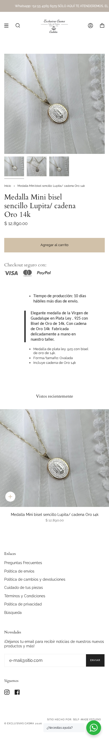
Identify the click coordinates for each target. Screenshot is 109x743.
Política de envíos (19, 571)
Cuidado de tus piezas (23, 587)
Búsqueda (13, 612)
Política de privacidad (23, 604)
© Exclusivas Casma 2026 (23, 723)
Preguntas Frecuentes (23, 562)
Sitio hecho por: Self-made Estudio (74, 719)
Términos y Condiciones (24, 596)
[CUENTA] (90, 25)
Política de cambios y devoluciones (34, 579)
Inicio (7, 186)
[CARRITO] (102, 25)
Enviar (95, 660)
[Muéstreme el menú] (8, 26)
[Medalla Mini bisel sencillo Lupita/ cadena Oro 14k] (54, 458)
